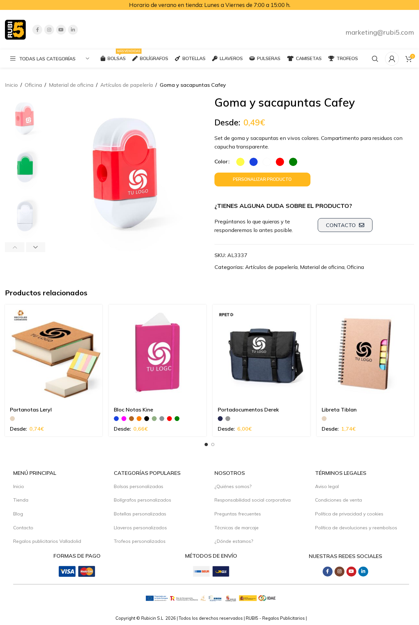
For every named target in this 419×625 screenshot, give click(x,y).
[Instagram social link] (49, 30)
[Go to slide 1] (206, 444)
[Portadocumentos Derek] (261, 353)
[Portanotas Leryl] (53, 353)
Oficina (33, 85)
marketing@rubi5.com (379, 32)
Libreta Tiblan (339, 409)
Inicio (11, 85)
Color (221, 161)
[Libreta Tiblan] (365, 353)
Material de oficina (71, 85)
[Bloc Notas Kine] (157, 353)
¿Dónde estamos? (233, 541)
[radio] (240, 162)
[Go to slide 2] (212, 444)
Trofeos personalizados (140, 541)
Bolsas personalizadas (138, 486)
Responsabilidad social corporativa (252, 500)
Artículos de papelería (126, 85)
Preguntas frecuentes (237, 514)
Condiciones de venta (338, 500)
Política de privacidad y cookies (349, 514)
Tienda (20, 500)
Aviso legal (327, 486)
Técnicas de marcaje (236, 528)
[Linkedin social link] (73, 30)
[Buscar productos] (375, 58)
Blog (18, 514)
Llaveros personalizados (140, 528)
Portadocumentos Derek (248, 409)
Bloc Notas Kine (133, 409)
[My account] (392, 58)
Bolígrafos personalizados (142, 500)
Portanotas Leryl (31, 409)
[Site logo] (15, 29)
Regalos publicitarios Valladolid (47, 541)
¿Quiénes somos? (232, 486)
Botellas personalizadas (140, 514)
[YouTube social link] (61, 30)
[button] (14, 247)
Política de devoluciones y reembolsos (356, 528)
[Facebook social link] (37, 30)
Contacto (23, 528)
